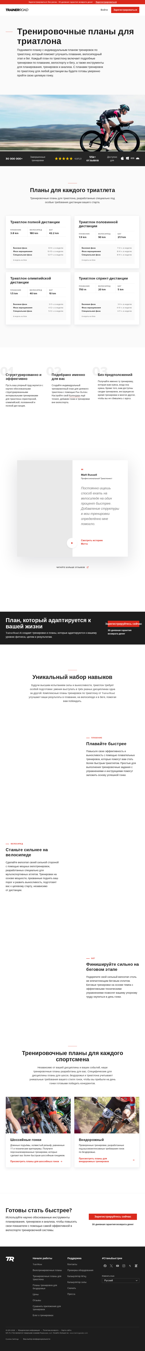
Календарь (74, 395)
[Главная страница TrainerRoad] (17, 10)
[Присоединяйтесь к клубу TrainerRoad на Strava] (130, 1266)
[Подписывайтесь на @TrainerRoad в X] (111, 1266)
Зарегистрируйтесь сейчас (123, 624)
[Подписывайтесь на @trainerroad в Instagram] (124, 1266)
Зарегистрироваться (125, 10)
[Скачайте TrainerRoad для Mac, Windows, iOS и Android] (130, 158)
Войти (104, 10)
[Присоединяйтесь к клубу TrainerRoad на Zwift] (136, 1266)
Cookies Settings (12, 1339)
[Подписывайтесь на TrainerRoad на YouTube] (117, 1266)
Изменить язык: (108, 1276)
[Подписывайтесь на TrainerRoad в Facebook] (105, 1266)
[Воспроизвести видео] (72, 543)
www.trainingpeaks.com (79, 1333)
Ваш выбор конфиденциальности (36, 1339)
